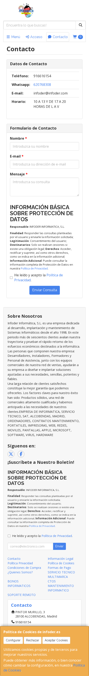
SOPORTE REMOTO (22, 595)
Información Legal (60, 559)
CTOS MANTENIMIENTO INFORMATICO (61, 585)
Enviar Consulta (44, 290)
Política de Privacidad (34, 268)
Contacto (60, 37)
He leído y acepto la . (38, 277)
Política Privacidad (20, 563)
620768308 (42, 84)
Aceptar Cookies (56, 640)
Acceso (35, 37)
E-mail (17, 156)
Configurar (13, 640)
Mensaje (19, 174)
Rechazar (32, 640)
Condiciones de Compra (24, 568)
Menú (15, 37)
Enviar (59, 546)
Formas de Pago (59, 568)
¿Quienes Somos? (20, 572)
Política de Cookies (61, 563)
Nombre (18, 138)
